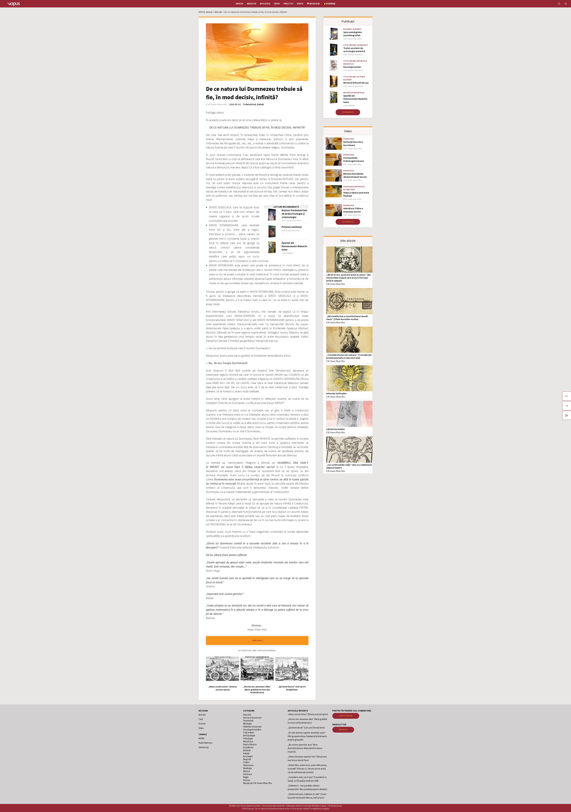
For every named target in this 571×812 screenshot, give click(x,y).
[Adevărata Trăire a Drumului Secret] (333, 210)
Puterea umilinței (292, 227)
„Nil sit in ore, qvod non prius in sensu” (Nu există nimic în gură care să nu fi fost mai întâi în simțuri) (348, 277)
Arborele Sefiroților (336, 393)
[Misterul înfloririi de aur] (333, 81)
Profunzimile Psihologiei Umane (353, 159)
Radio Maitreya (205, 742)
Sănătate (247, 774)
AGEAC (202, 738)
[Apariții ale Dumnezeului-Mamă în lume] (272, 247)
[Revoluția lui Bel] (333, 65)
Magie (246, 777)
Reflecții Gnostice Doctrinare (353, 143)
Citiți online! (349, 45)
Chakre (246, 762)
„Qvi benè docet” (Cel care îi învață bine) (306, 727)
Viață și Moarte (250, 744)
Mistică (246, 771)
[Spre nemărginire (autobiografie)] (333, 34)
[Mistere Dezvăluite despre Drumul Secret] (333, 175)
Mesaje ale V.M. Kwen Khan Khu (257, 783)
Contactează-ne (346, 716)
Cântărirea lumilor (335, 429)
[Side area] (564, 3)
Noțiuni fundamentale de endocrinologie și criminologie (294, 214)
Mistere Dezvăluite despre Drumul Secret (355, 175)
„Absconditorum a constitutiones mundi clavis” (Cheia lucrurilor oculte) (347, 318)
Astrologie (362, 45)
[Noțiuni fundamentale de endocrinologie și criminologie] (272, 215)
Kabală (260, 104)
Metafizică (251, 104)
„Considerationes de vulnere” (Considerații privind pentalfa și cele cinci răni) (348, 356)
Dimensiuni (248, 765)
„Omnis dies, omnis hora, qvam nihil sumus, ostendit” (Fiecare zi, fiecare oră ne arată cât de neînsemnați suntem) (307, 768)
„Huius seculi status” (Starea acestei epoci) (308, 714)
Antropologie (249, 735)
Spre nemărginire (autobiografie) (352, 34)
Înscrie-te (343, 730)
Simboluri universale (252, 726)
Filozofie (247, 714)
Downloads (248, 720)
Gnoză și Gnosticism (252, 717)
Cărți (201, 719)
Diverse (246, 780)
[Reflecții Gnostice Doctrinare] (333, 143)
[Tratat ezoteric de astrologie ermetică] (333, 50)
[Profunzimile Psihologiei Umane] (333, 159)
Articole (202, 714)
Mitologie (247, 723)
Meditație (247, 768)
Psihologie (348, 139)
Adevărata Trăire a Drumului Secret (353, 210)
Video (201, 728)
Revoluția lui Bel (352, 66)
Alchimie (361, 77)
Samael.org (204, 747)
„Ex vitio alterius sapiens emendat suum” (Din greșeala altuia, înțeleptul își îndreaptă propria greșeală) (307, 736)
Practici (202, 723)
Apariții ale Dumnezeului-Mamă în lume (294, 246)
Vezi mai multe (347, 112)
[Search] (557, 3)
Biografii (347, 29)
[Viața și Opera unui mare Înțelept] (333, 191)
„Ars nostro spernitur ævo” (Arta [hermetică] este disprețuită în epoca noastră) (305, 748)
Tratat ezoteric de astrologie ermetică (354, 50)
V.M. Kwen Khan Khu (335, 284)
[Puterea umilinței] (272, 231)
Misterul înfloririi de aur (356, 82)
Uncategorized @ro (252, 729)
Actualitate (349, 190)
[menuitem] (329, 3)
